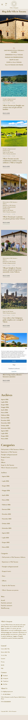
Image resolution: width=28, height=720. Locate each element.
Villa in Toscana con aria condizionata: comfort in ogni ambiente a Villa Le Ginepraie (12, 161)
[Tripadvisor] (8, 708)
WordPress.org (5, 608)
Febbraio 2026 (5, 415)
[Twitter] (3, 708)
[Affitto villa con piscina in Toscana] (14, 4)
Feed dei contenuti (6, 603)
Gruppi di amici (6, 150)
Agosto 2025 (4, 431)
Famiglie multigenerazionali (9, 99)
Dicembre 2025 (5, 420)
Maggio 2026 (5, 407)
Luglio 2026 (4, 402)
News (2, 460)
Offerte (3, 462)
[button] (26, 348)
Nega (14, 364)
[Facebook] (1, 708)
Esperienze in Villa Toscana (9, 205)
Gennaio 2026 (5, 418)
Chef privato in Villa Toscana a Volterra (12, 449)
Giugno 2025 (4, 436)
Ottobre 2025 (5, 425)
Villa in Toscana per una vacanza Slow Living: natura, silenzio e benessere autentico (13, 375)
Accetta (14, 361)
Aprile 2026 (4, 410)
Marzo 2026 (4, 412)
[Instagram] (5, 708)
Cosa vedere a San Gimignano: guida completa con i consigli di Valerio (13, 320)
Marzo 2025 (4, 438)
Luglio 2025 (4, 433)
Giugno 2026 (4, 404)
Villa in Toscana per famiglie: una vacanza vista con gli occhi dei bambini (13, 107)
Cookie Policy (14, 371)
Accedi (3, 600)
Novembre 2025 (5, 423)
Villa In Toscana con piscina (9, 153)
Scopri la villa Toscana (8, 100)
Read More (6, 113)
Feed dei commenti (6, 605)
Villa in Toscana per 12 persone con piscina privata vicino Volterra (14, 218)
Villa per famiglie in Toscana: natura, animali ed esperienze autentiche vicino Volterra (12, 270)
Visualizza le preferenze (14, 368)
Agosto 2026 (4, 399)
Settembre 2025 (5, 428)
